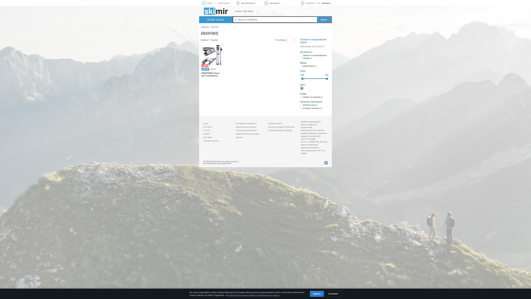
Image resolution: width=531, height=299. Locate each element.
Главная (205, 27)
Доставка (248, 11)
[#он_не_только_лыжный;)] (216, 11)
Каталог (215, 27)
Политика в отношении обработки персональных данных (247, 133)
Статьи (206, 130)
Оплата (238, 11)
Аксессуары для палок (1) (312, 46)
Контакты (207, 127)
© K (217, 163)
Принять (317, 294)
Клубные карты (275, 123)
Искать (324, 19)
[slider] (302, 79)
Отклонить (333, 294)
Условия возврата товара (280, 130)
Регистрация (224, 3)
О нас (205, 123)
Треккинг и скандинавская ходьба (313, 41)
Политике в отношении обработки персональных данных (253, 295)
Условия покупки (211, 141)
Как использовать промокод (281, 127)
